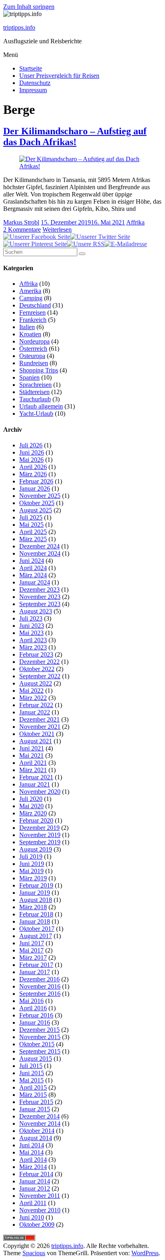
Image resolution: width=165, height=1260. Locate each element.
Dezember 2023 (39, 589)
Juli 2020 (30, 798)
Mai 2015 (31, 1080)
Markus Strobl (21, 222)
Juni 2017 (31, 943)
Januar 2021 (34, 784)
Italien (27, 327)
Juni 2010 (31, 1217)
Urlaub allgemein (41, 406)
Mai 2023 (31, 632)
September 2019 (39, 842)
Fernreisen (32, 312)
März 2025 (33, 539)
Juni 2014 (31, 1145)
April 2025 (33, 531)
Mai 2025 (31, 524)
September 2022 (39, 676)
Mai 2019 (31, 871)
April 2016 (33, 1008)
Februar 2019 (36, 885)
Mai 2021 (31, 755)
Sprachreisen (35, 384)
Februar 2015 (36, 1101)
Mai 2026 (31, 459)
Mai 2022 (31, 690)
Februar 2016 (36, 1015)
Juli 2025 (30, 517)
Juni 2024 (31, 560)
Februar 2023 (36, 654)
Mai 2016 (31, 1000)
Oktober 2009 (36, 1224)
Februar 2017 (36, 964)
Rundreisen (33, 363)
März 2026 (33, 474)
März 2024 (33, 575)
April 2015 (33, 1087)
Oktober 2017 (36, 928)
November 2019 (39, 834)
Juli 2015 (30, 1065)
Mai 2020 (31, 806)
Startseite (30, 68)
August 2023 (35, 611)
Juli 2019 (30, 856)
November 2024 (39, 553)
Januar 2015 (34, 1109)
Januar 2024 (34, 582)
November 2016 (39, 986)
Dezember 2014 (39, 1116)
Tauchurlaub (35, 399)
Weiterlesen (57, 229)
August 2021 (35, 741)
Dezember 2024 (39, 546)
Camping (30, 298)
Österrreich (33, 348)
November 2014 (39, 1123)
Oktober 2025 (36, 503)
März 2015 (33, 1094)
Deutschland (35, 305)
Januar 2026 (34, 488)
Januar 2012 (34, 1188)
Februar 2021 (36, 777)
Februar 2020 (36, 820)
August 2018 (35, 899)
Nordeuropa (34, 341)
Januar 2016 (34, 1022)
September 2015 (39, 1051)
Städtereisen (34, 391)
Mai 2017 (31, 950)
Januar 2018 (34, 921)
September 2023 (39, 604)
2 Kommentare (22, 229)
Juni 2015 (31, 1073)
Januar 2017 (34, 972)
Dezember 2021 (39, 719)
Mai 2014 (31, 1152)
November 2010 (39, 1210)
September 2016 (39, 993)
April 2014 (33, 1159)
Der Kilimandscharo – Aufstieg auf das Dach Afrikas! (75, 136)
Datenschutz (34, 82)
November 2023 (39, 596)
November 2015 (39, 1036)
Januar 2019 (34, 892)
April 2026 (33, 466)
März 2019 (33, 878)
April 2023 (33, 640)
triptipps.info (19, 27)
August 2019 (35, 849)
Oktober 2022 (36, 668)
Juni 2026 (31, 452)
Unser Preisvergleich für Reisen (59, 75)
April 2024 (33, 567)
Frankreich (32, 319)
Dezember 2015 (39, 1029)
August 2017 (35, 935)
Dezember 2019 (39, 827)
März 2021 (33, 770)
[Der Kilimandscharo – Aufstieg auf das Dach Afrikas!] (82, 166)
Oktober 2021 (36, 733)
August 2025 (35, 510)
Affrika (135, 222)
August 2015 (35, 1058)
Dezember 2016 (39, 979)
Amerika (30, 290)
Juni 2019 (31, 863)
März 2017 (33, 957)
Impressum (33, 90)
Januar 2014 (34, 1181)
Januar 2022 (34, 712)
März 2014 (33, 1166)
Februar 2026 (36, 481)
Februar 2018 (36, 914)
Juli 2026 (30, 445)
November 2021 (39, 726)
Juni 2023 (31, 625)
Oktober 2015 (36, 1044)
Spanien (29, 377)
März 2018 (33, 907)
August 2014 (35, 1138)
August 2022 (35, 683)
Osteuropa (32, 355)
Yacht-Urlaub (36, 413)
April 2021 (33, 762)
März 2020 (33, 813)
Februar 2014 (36, 1174)
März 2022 (33, 697)
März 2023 (33, 647)
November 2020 (39, 791)
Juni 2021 (31, 748)
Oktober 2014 (36, 1130)
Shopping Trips (38, 370)
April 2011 (32, 1202)
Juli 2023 (30, 618)
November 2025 (39, 495)
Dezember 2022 (39, 661)
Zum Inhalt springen (28, 6)
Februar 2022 (36, 705)
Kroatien (30, 334)
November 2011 (39, 1195)
